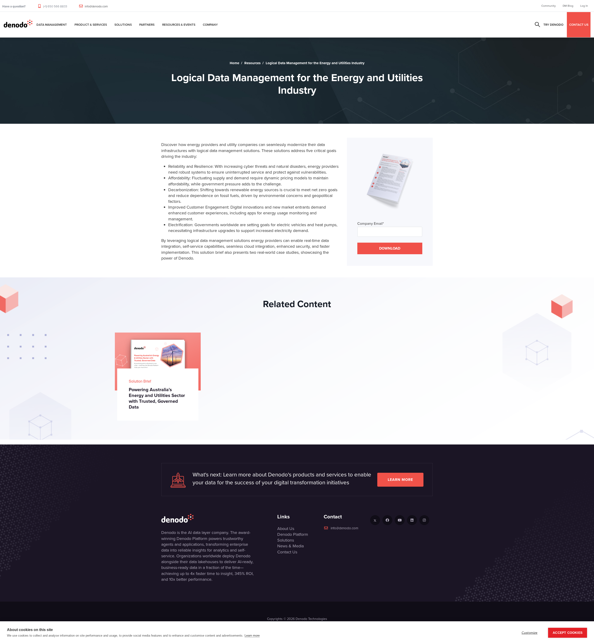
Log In (584, 6)
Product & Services (90, 24)
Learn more (400, 479)
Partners (147, 24)
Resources (252, 63)
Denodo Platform (292, 534)
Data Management (51, 24)
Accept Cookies (567, 632)
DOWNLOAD (389, 248)
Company (210, 24)
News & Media (290, 546)
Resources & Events (178, 24)
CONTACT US (578, 24)
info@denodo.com (96, 6)
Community (548, 6)
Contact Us (287, 552)
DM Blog (568, 6)
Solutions (123, 24)
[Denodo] (18, 24)
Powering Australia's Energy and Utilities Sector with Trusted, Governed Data (157, 398)
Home (234, 63)
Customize (530, 632)
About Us (285, 529)
